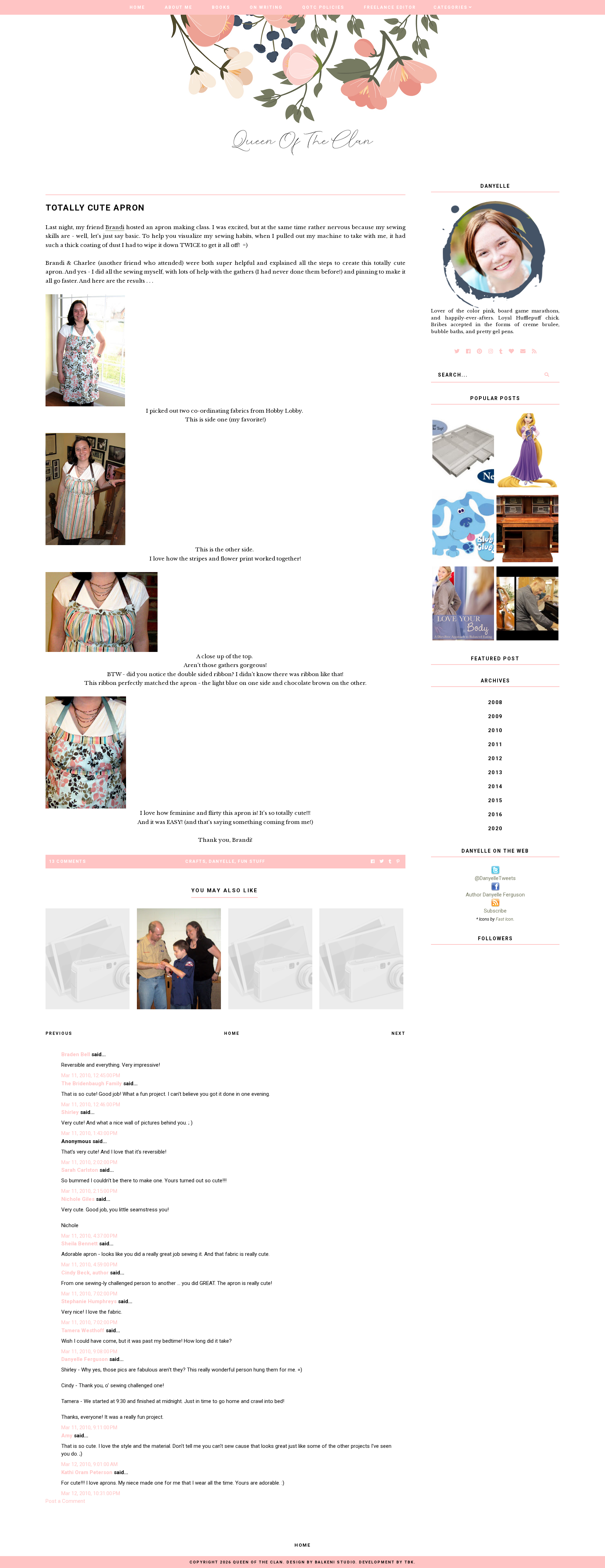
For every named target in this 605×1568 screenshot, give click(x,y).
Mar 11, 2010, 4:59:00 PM (89, 1264)
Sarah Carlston (79, 1170)
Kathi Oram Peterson (86, 1472)
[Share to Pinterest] (397, 861)
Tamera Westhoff (82, 1330)
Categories (450, 7)
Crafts (195, 861)
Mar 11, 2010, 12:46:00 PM (90, 1104)
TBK (409, 1562)
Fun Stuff (251, 861)
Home (137, 7)
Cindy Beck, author (85, 1273)
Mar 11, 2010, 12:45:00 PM (90, 1075)
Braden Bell (75, 1054)
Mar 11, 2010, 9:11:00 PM (89, 1427)
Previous (59, 1033)
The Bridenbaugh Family (91, 1083)
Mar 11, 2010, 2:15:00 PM (89, 1191)
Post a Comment (65, 1501)
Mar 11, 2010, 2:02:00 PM (89, 1162)
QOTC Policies (323, 7)
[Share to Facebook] (373, 861)
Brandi (114, 227)
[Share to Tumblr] (390, 861)
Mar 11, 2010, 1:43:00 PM (89, 1133)
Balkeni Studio (335, 1562)
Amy (66, 1435)
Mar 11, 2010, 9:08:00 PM (89, 1351)
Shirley (70, 1112)
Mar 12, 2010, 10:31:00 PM (90, 1493)
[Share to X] (382, 861)
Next (398, 1033)
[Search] (546, 375)
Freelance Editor (390, 7)
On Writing (266, 7)
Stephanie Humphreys (89, 1301)
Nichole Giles (78, 1199)
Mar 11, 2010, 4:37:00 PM (89, 1236)
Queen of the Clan (258, 1562)
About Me (178, 7)
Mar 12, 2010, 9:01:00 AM (89, 1464)
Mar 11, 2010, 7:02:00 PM (89, 1294)
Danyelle (222, 861)
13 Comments (67, 861)
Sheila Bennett (79, 1243)
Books (221, 7)
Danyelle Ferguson (84, 1359)
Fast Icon (504, 919)
